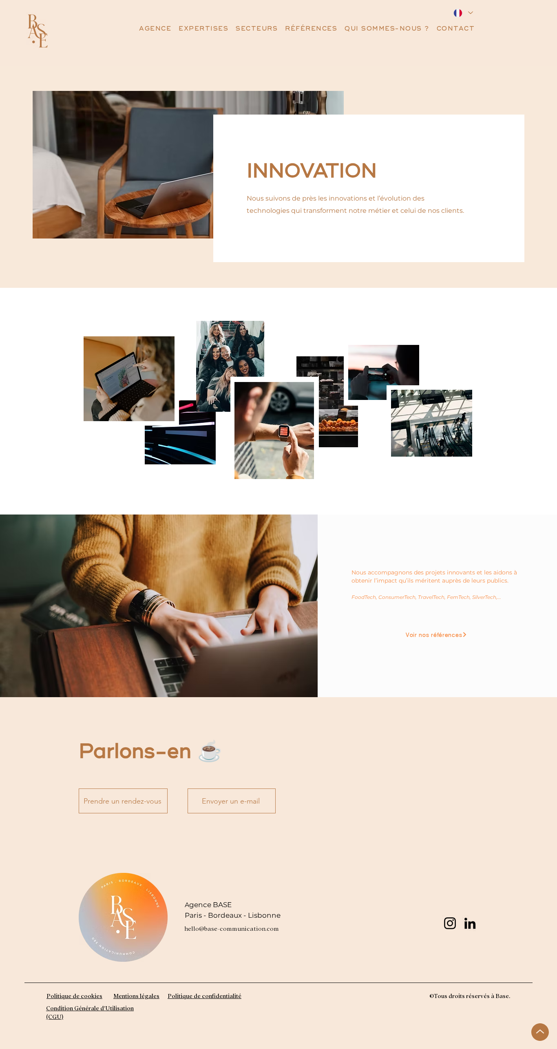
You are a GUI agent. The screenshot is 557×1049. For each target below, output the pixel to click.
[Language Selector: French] (462, 13)
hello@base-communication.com (231, 928)
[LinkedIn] (470, 923)
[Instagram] (450, 923)
